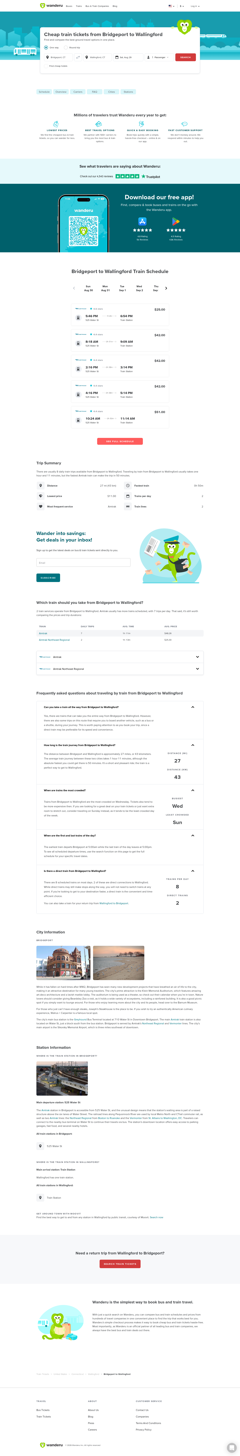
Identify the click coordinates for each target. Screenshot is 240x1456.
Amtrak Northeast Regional (54, 639)
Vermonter (175, 1023)
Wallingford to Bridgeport (113, 903)
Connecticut (78, 1374)
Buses (69, 6)
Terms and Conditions (148, 1423)
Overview (61, 91)
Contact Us (142, 1410)
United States (60, 1374)
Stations (128, 91)
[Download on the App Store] (142, 221)
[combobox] (58, 57)
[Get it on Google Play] (176, 221)
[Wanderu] (51, 5)
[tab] (54, 49)
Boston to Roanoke (109, 1118)
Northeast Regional (153, 1023)
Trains (79, 6)
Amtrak (43, 633)
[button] (171, 6)
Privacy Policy (144, 1429)
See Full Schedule (120, 441)
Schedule (44, 91)
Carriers (77, 91)
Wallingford (93, 1374)
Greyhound (80, 1019)
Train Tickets (42, 1374)
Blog (115, 6)
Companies (142, 1416)
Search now (156, 1217)
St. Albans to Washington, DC (165, 1118)
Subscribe (48, 577)
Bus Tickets (42, 1410)
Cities (111, 91)
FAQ (94, 91)
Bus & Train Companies (97, 6)
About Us (93, 1410)
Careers (92, 1429)
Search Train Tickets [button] (120, 1264)
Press (91, 1423)
